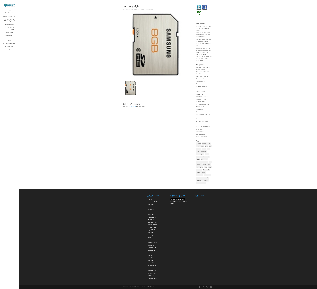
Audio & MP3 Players (9, 24)
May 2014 (150, 212)
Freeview (199, 162)
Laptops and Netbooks (202, 104)
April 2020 (150, 204)
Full (203, 162)
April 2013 (150, 232)
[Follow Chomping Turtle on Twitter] (199, 9)
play (209, 170)
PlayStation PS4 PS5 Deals (203, 126)
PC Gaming (199, 124)
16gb (198, 146)
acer (210, 146)
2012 (206, 146)
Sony (205, 175)
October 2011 (151, 275)
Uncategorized (9, 49)
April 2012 (150, 260)
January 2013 (151, 237)
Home (9, 10)
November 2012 (152, 242)
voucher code (205, 177)
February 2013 (152, 235)
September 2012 (152, 247)
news (205, 167)
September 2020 (152, 202)
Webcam (199, 180)
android (204, 148)
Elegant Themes (134, 287)
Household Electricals (202, 96)
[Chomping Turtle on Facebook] (204, 9)
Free (206, 159)
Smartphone (200, 175)
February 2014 (152, 217)
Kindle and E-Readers (202, 99)
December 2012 (152, 240)
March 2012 (151, 263)
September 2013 (152, 227)
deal (202, 159)
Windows (199, 183)
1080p (202, 146)
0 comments (149, 9)
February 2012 (152, 265)
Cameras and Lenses (202, 79)
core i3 (202, 156)
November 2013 (152, 224)
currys (198, 159)
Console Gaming (9, 27)
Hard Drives (199, 94)
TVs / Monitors (9, 46)
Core (198, 156)
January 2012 (151, 268)
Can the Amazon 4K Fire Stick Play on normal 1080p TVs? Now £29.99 (204, 58)
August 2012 (151, 250)
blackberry (203, 151)
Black (198, 151)
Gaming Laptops (200, 91)
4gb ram (199, 143)
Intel (210, 162)
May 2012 (150, 258)
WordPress (151, 287)
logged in (133, 106)
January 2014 (151, 219)
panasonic (199, 170)
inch (207, 162)
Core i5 (207, 156)
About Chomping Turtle (9, 13)
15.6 (209, 143)
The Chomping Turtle (131, 9)
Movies (198, 112)
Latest (209, 164)
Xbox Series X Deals (201, 136)
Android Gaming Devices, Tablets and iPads (9, 20)
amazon (199, 148)
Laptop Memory (200, 101)
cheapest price (200, 154)
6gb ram (204, 143)
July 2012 (150, 252)
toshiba (198, 177)
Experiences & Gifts (9, 30)
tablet (209, 175)
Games (198, 89)
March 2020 (151, 207)
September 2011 (152, 278)
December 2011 (152, 270)
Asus (208, 148)
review (198, 172)
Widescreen (205, 180)
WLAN (204, 183)
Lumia (201, 167)
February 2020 (152, 209)
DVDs (197, 84)
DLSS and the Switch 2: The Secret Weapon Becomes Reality (203, 28)
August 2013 (151, 230)
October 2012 (151, 245)
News (9, 40)
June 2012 (150, 255)
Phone (204, 170)
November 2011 (152, 273)
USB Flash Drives (200, 134)
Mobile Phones (9, 38)
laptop (204, 164)
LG (197, 167)
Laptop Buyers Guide (9, 16)
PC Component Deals (9, 43)
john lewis (199, 164)
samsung (204, 172)
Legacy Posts (9, 32)
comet (206, 154)
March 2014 (151, 214)
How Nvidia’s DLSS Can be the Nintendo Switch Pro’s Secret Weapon (203, 34)
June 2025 (150, 199)
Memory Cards (9, 35)
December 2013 (152, 222)
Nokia (209, 167)
